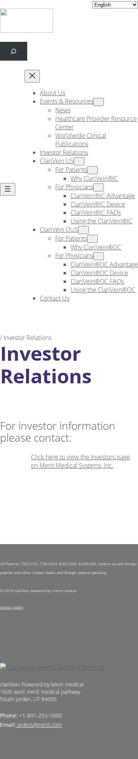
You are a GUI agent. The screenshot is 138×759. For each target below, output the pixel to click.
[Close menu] (32, 76)
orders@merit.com (39, 724)
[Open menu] (7, 189)
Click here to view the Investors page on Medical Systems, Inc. (80, 461)
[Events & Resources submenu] (98, 102)
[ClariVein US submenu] (79, 161)
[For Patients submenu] (92, 170)
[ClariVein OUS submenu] (83, 230)
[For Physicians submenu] (98, 187)
